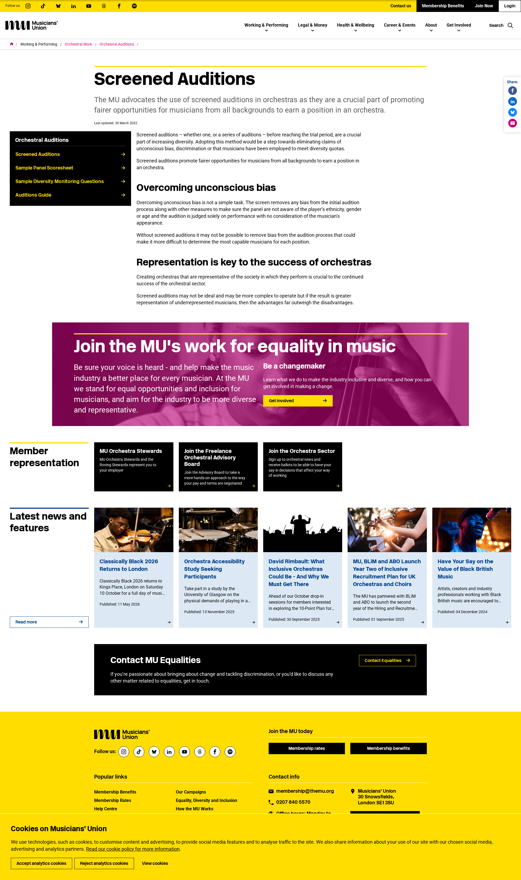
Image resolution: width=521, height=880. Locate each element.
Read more (26, 622)
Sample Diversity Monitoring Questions (59, 181)
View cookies (155, 863)
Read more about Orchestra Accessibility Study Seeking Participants (218, 568)
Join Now (484, 5)
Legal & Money (312, 25)
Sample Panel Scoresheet (44, 168)
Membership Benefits (443, 5)
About (431, 25)
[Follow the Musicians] (28, 6)
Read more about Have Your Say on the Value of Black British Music (471, 568)
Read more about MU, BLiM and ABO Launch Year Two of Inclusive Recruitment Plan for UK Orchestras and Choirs (387, 568)
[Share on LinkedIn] (512, 101)
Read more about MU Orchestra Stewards (133, 466)
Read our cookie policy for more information (133, 849)
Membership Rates (112, 800)
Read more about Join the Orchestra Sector (302, 466)
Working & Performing (266, 25)
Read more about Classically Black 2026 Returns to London (133, 568)
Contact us (400, 5)
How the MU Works (194, 808)
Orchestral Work (79, 44)
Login (509, 5)
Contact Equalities (383, 660)
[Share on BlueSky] (512, 112)
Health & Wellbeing (355, 25)
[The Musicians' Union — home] (31, 25)
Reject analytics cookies (104, 863)
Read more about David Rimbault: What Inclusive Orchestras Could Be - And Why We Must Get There (302, 568)
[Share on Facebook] (512, 90)
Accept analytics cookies (41, 863)
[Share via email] (512, 123)
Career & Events (399, 25)
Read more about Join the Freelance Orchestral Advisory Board (218, 466)
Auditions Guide (33, 195)
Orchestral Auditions (117, 44)
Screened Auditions (37, 154)
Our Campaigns (191, 792)
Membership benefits (388, 748)
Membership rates (306, 748)
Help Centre (105, 808)
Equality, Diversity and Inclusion (206, 800)
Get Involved (459, 25)
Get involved (281, 400)
